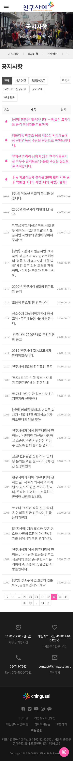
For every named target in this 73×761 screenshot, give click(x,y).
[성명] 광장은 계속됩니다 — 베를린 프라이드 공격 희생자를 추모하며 (41, 122)
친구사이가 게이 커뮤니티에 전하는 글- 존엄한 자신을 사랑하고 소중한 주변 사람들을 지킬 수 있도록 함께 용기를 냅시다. (33, 437)
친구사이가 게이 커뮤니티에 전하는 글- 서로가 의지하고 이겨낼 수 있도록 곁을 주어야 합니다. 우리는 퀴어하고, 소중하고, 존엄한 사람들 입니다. (33, 487)
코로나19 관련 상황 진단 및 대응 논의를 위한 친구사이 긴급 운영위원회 (32, 512)
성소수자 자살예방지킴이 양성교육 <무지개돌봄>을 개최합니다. (33, 318)
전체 (7, 80)
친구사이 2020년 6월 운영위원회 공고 (33, 337)
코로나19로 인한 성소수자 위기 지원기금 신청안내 (33, 396)
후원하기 (61, 724)
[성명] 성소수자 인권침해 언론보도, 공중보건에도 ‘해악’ (32, 582)
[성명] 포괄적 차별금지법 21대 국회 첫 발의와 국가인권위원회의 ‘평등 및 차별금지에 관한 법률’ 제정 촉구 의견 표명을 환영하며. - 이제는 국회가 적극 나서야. (33, 263)
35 (65, 596)
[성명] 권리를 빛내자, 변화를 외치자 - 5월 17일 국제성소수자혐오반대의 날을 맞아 (33, 414)
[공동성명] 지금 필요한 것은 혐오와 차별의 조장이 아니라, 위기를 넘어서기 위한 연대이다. (33, 533)
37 (30, 603)
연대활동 (9, 97)
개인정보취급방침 (44, 718)
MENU (6, 6)
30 (36, 596)
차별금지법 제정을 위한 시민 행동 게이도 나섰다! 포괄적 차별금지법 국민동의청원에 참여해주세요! (33, 232)
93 (42, 603)
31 (42, 596)
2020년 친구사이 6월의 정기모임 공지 (33, 289)
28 (24, 596)
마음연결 (20, 80)
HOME (24, 36)
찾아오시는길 (42, 724)
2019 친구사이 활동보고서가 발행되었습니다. (31, 353)
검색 (67, 80)
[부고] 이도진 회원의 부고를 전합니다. (33, 195)
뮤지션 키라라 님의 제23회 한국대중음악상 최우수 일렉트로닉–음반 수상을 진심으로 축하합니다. (40, 161)
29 (30, 596)
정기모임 (37, 89)
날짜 (63, 109)
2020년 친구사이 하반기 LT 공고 (33, 211)
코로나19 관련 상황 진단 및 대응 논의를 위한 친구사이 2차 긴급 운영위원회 (33, 461)
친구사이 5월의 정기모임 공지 (32, 366)
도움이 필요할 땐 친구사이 (30, 302)
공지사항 (47, 36)
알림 (35, 36)
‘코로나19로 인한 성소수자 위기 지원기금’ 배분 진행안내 (32, 380)
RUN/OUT (38, 80)
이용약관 (23, 718)
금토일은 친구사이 (15, 89)
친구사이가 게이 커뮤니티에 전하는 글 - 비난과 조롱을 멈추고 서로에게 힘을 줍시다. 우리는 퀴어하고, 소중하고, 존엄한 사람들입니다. (33, 559)
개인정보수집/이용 (17, 724)
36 (24, 603)
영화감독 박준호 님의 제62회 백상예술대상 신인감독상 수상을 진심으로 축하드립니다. (41, 140)
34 (60, 596)
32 (48, 596)
